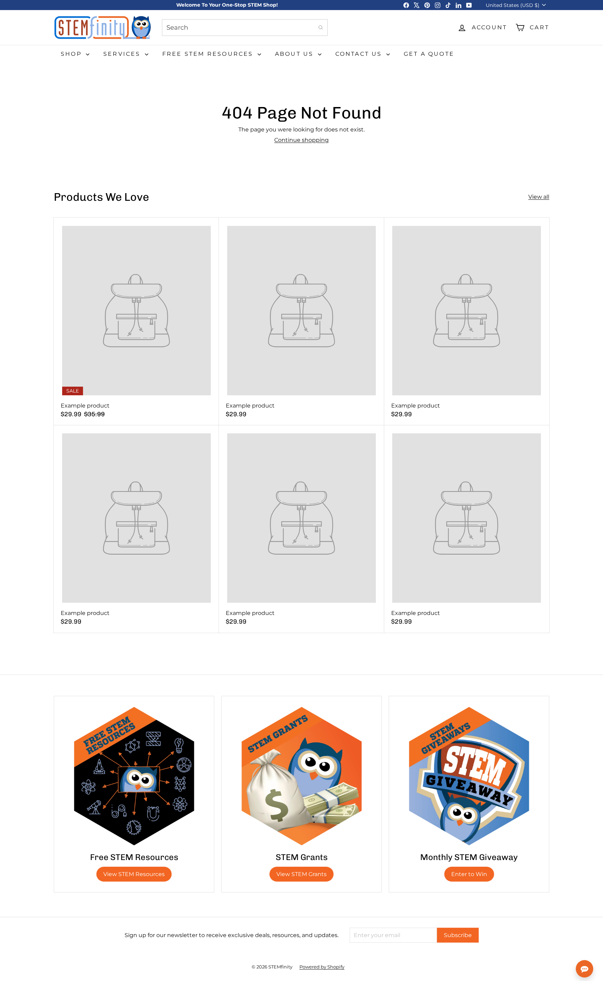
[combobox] (245, 27)
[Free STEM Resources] (134, 776)
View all (538, 196)
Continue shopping (301, 140)
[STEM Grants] (301, 776)
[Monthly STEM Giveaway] (469, 776)
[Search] (321, 27)
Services (123, 54)
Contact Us (360, 54)
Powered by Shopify (321, 966)
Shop (72, 54)
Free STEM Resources (209, 54)
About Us (295, 54)
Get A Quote (429, 54)
